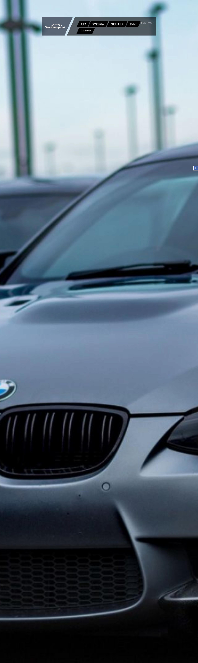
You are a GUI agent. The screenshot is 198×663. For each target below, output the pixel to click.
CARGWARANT (86, 30)
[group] (99, 331)
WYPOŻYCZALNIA (98, 24)
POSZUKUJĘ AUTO (117, 24)
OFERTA (83, 24)
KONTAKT (133, 24)
